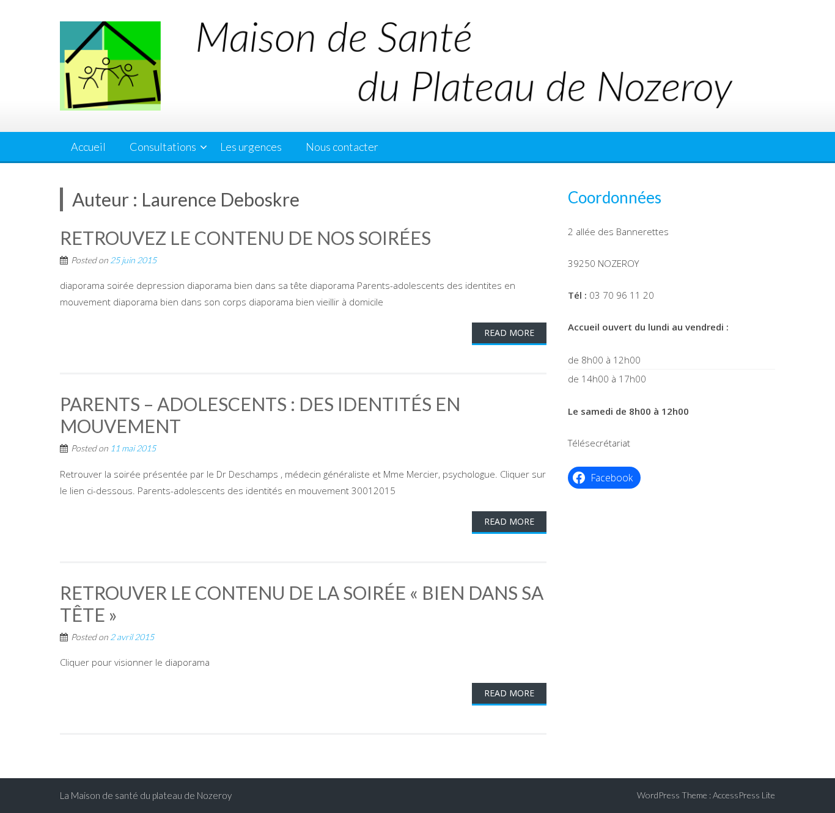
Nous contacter (342, 146)
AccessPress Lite (744, 795)
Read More (509, 332)
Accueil (88, 146)
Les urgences (251, 146)
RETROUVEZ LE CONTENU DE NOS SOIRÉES (245, 238)
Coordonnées (614, 197)
